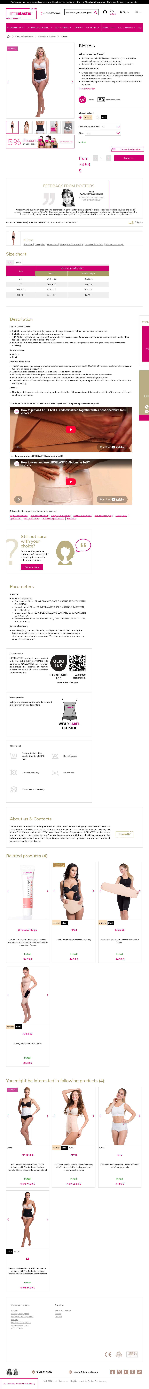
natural (56, 923)
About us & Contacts (63, 1311)
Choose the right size (130, 149)
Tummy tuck (121, 515)
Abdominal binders (47, 36)
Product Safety (17, 1328)
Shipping (139, 222)
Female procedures (82, 515)
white (9, 1147)
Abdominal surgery (103, 515)
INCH (18, 262)
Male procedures (31, 518)
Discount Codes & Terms (21, 1323)
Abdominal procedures (53, 518)
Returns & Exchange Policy (22, 1317)
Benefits (58, 1314)
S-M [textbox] (88, 133)
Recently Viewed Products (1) (21, 1383)
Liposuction (15, 518)
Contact (14, 1311)
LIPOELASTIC (71, 222)
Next (72, 82)
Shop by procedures (60, 515)
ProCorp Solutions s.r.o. (97, 1381)
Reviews (58, 1317)
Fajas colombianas (24, 36)
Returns (14, 1320)
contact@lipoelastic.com (85, 1372)
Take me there (32, 567)
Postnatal (71, 518)
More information (87, 88)
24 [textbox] (103, 127)
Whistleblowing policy (20, 1326)
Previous (8, 82)
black (64, 923)
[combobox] (111, 126)
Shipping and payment (20, 1314)
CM (9, 262)
